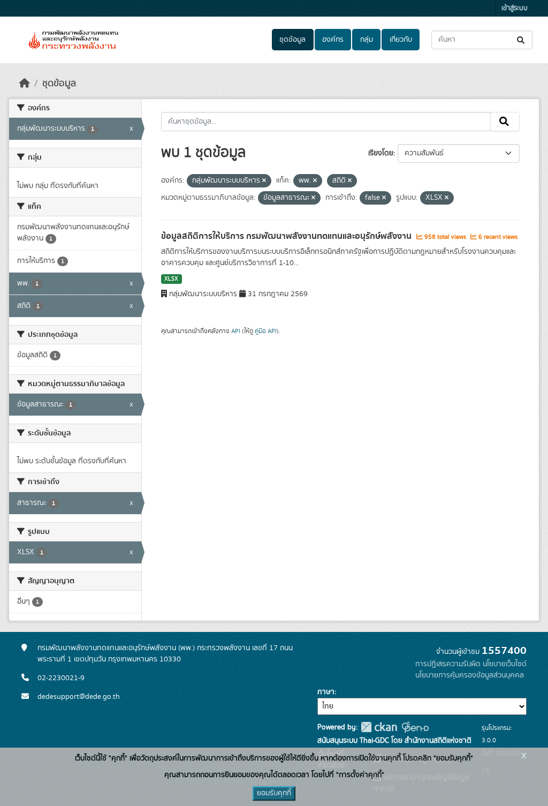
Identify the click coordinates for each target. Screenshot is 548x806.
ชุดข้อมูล (292, 39)
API (235, 331)
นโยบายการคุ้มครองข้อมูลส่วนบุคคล (469, 675)
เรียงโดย (380, 153)
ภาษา (325, 692)
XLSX (171, 279)
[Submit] (521, 40)
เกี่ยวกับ (401, 39)
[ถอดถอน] (264, 181)
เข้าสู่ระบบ (514, 8)
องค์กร (333, 39)
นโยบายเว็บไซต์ (505, 664)
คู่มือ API (266, 331)
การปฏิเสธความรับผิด (448, 664)
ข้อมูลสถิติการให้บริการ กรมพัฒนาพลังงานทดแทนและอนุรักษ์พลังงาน (287, 236)
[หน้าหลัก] (24, 84)
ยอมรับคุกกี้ (274, 793)
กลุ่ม (366, 39)
